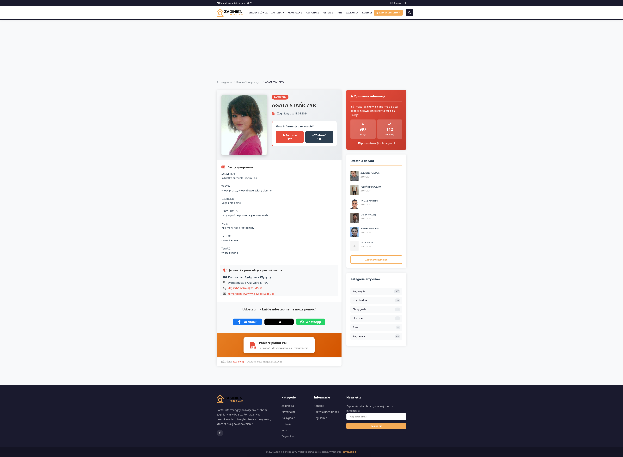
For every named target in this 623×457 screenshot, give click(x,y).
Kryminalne (295, 12)
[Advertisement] (311, 44)
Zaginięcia (277, 12)
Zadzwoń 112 (320, 137)
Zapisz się (376, 426)
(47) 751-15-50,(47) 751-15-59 (245, 288)
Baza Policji (238, 361)
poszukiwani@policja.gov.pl (377, 143)
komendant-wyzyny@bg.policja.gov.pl (251, 294)
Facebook (250, 322)
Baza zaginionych (389, 12)
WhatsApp (313, 322)
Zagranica (352, 12)
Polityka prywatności (326, 412)
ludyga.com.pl (349, 451)
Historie (328, 12)
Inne (339, 12)
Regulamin (320, 418)
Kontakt (397, 3)
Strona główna (258, 12)
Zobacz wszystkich (376, 259)
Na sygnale (312, 12)
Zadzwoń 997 (291, 137)
